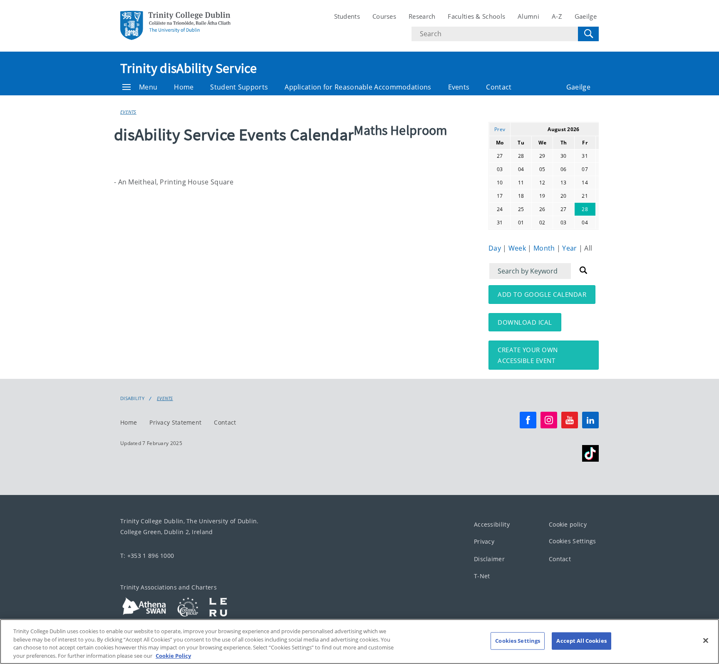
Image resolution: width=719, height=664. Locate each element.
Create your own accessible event (528, 355)
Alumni (528, 16)
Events (459, 87)
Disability (132, 398)
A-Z (557, 16)
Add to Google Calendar (542, 294)
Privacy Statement (175, 422)
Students (347, 16)
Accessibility (492, 524)
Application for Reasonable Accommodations (358, 87)
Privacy (484, 542)
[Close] (706, 640)
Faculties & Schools (476, 16)
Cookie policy (568, 524)
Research (422, 16)
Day (495, 248)
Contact (498, 87)
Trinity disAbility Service (188, 68)
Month (545, 248)
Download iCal (525, 322)
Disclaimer (489, 559)
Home (183, 87)
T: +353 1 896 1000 (147, 556)
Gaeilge (586, 16)
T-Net (482, 576)
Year (570, 248)
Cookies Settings (572, 541)
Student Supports (239, 87)
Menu (148, 87)
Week (518, 248)
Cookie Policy (173, 655)
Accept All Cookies (581, 640)
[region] (359, 641)
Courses (384, 16)
